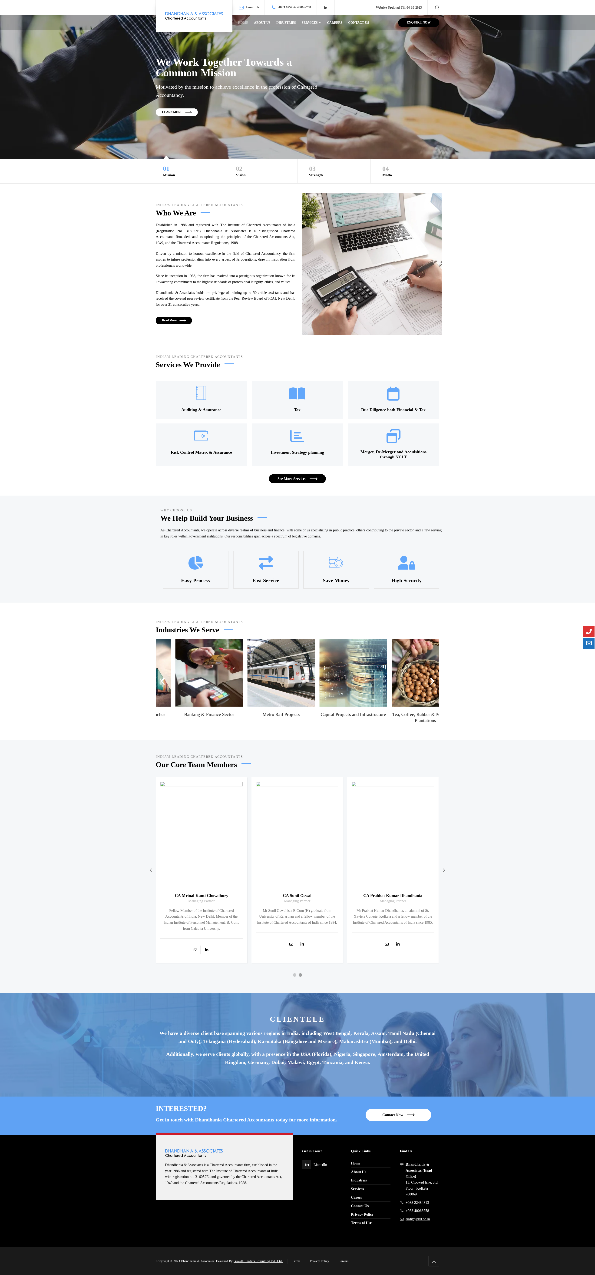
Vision (241, 171)
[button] (162, 681)
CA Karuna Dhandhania (393, 897)
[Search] (436, 7)
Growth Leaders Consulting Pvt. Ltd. (258, 1261)
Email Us (252, 7)
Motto (387, 171)
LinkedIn (320, 1165)
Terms (296, 1261)
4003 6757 (285, 7)
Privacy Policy (362, 1214)
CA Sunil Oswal (201, 895)
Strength (316, 171)
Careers (343, 1261)
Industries (359, 1180)
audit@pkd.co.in (418, 1219)
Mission (169, 171)
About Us (358, 1172)
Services (357, 1189)
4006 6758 (304, 7)
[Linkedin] (325, 8)
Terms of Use (361, 1223)
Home (355, 1163)
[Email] (195, 944)
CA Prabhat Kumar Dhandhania (297, 895)
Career (356, 1197)
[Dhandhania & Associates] (194, 16)
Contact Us (360, 1206)
